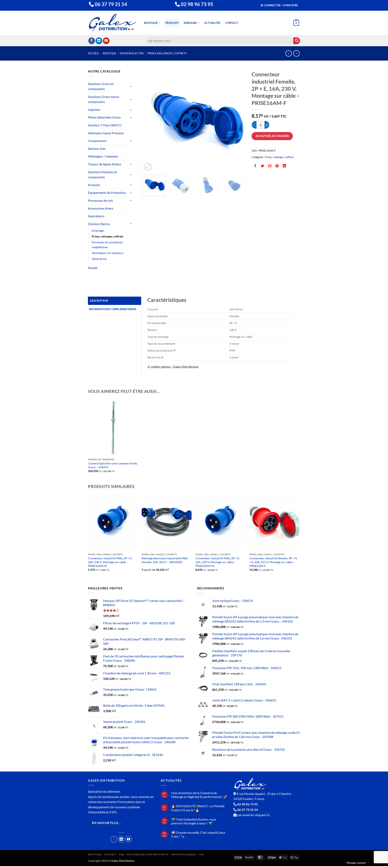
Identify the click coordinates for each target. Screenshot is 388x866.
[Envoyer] (296, 40)
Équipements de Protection (107, 192)
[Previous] (149, 120)
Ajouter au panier (272, 136)
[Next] (238, 120)
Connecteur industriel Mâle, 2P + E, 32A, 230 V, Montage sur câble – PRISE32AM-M (217, 561)
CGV (201, 854)
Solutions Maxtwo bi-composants (103, 174)
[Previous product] (296, 53)
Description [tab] (99, 300)
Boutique (151, 22)
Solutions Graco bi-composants (101, 86)
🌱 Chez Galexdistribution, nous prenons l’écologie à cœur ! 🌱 (193, 821)
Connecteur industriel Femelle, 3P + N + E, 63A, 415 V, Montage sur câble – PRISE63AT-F (273, 561)
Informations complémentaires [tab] (112, 309)
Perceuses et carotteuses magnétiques (107, 244)
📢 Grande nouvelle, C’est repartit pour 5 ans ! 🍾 (198, 834)
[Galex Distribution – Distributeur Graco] (112, 23)
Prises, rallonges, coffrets (167, 53)
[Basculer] (130, 86)
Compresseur (97, 141)
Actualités (212, 22)
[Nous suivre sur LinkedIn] (99, 40)
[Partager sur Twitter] (262, 166)
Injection (94, 109)
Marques (190, 22)
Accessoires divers (100, 208)
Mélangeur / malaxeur (103, 156)
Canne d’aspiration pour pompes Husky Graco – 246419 (112, 465)
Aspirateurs (96, 216)
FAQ (121, 854)
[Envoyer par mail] (270, 166)
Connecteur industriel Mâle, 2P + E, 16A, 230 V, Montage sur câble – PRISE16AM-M (110, 561)
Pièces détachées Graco (104, 117)
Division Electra (132, 53)
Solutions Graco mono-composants (104, 99)
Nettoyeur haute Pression (106, 133)
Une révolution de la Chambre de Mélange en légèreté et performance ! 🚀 (199, 795)
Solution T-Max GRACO (104, 125)
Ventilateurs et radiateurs (108, 253)
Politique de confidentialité (148, 854)
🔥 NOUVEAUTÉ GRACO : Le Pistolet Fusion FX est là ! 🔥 (198, 808)
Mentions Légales (183, 854)
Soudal (92, 268)
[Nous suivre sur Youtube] (106, 40)
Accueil (93, 53)
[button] (279, 5)
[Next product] (288, 53)
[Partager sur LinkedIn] (284, 166)
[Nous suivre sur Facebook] (91, 40)
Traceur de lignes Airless (104, 164)
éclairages (98, 230)
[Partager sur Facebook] (255, 166)
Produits (172, 22)
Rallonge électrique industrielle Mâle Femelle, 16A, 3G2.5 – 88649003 (165, 560)
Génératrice (99, 258)
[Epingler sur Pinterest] (277, 166)
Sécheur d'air (97, 148)
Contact (231, 22)
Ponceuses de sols (100, 200)
